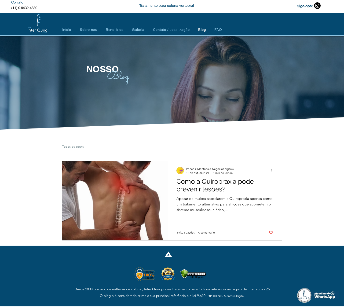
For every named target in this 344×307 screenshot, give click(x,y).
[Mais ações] (272, 170)
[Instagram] (317, 5)
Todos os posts (73, 146)
